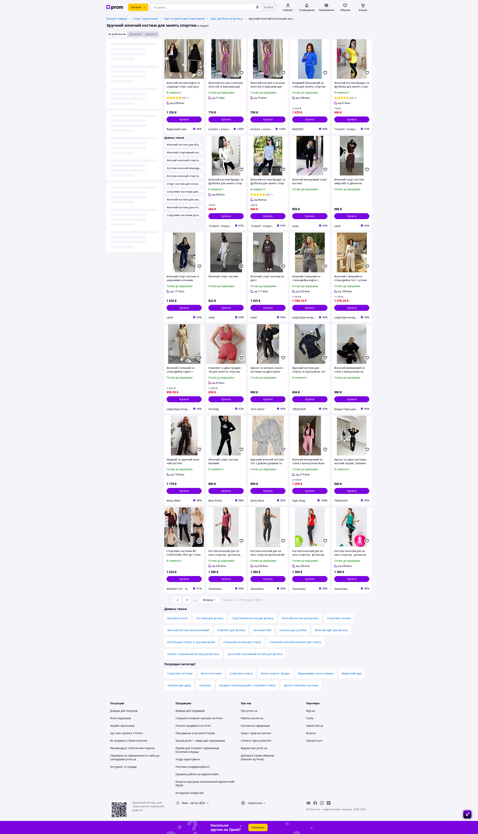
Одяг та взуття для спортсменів (184, 18)
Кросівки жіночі (177, 618)
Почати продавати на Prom (193, 725)
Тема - (189, 803)
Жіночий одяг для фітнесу (331, 630)
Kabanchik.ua (314, 725)
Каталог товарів (116, 18)
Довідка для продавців (190, 710)
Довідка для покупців (123, 710)
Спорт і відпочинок (145, 18)
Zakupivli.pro (314, 740)
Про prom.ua (249, 710)
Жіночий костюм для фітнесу (300, 618)
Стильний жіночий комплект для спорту (295, 642)
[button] (184, 119)
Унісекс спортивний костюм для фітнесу (193, 654)
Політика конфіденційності (193, 766)
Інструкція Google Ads (190, 793)
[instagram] (322, 803)
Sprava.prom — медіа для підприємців (200, 740)
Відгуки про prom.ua (254, 748)
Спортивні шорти (241, 673)
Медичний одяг (352, 673)
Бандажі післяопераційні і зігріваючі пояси (247, 685)
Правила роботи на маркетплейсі (197, 774)
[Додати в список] (199, 73)
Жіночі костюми (211, 673)
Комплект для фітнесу (231, 630)
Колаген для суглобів (293, 630)
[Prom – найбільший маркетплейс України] (114, 7)
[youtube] (308, 803)
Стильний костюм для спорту (242, 642)
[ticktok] (328, 803)
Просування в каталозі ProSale (195, 733)
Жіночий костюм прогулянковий (188, 630)
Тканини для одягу (179, 685)
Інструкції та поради (123, 766)
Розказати (258, 827)
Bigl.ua (310, 710)
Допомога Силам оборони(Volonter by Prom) (257, 757)
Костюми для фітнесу (209, 618)
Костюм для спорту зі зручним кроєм (191, 642)
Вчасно (311, 733)
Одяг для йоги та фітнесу (226, 18)
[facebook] (315, 803)
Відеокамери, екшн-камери (315, 673)
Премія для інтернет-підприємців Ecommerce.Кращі (197, 750)
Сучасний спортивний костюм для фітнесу (254, 654)
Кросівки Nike (262, 630)
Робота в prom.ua (252, 718)
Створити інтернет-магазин (194, 718)
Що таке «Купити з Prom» (126, 733)
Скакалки (205, 685)
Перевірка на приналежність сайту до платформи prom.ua (134, 757)
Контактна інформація (255, 725)
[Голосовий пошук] (257, 7)
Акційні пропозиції (122, 725)
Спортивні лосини (339, 618)
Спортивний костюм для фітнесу (253, 618)
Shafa (309, 718)
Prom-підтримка (120, 718)
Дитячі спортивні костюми (301, 685)
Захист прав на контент (256, 733)
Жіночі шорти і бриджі (275, 673)
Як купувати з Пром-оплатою (128, 740)
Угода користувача (188, 759)
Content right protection (256, 740)
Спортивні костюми (180, 673)
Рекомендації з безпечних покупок (132, 748)
